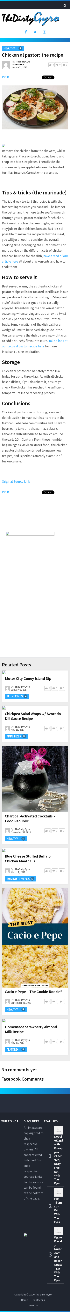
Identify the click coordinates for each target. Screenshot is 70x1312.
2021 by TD (35, 1305)
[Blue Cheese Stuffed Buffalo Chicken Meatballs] (4, 850)
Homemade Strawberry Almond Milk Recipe (31, 1029)
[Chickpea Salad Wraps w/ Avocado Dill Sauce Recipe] (4, 708)
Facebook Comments (22, 1079)
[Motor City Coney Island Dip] (4, 672)
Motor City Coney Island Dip (28, 678)
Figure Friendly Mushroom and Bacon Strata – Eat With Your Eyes (58, 1258)
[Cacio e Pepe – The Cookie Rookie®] (35, 938)
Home (24, 1300)
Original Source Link (16, 481)
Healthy (9, 48)
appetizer (14, 736)
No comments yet (19, 1070)
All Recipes (15, 696)
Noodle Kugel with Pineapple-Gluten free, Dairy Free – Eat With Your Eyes (58, 1159)
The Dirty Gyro (43, 1294)
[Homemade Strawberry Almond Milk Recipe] (4, 1021)
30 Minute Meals (18, 879)
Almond (12, 1049)
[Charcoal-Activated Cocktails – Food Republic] (35, 779)
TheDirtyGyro (23, 61)
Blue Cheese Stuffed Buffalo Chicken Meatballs (28, 858)
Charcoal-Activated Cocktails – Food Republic (30, 818)
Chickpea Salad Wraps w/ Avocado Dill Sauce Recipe (33, 716)
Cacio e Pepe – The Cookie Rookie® (33, 991)
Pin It (5, 77)
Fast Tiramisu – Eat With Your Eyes (58, 1210)
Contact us (38, 1300)
